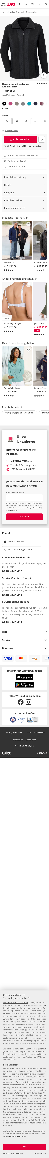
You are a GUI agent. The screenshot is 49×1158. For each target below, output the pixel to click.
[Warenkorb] (45, 4)
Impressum (18, 739)
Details (7, 185)
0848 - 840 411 (12, 622)
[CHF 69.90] (17, 240)
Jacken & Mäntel (17, 12)
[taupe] (17, 104)
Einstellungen (40, 1153)
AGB (29, 732)
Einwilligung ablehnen (13, 1153)
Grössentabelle (11, 131)
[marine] (35, 104)
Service (6, 640)
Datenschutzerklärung (16, 1136)
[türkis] (29, 104)
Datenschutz (39, 732)
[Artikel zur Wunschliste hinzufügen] (41, 139)
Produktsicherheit (13, 200)
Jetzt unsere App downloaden (24, 670)
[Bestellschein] (32, 4)
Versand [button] (20, 95)
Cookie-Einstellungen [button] (24, 746)
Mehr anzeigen (13, 510)
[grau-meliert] (23, 104)
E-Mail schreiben (14, 542)
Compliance (31, 739)
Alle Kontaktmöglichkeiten (20, 549)
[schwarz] (4, 104)
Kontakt (7, 533)
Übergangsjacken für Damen (19, 412)
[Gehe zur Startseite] (11, 4)
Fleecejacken (31, 12)
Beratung (7, 648)
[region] (24, 1074)
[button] (3, 4)
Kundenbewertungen (14, 208)
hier (43, 1038)
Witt (4, 631)
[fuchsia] (10, 104)
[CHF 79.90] (17, 366)
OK (24, 1146)
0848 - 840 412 (12, 595)
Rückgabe (9, 192)
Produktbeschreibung (15, 177)
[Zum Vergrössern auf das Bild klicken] (44, 75)
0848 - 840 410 (12, 571)
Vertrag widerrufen (14, 732)
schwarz (5, 108)
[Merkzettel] (39, 4)
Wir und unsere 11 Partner (15, 1002)
